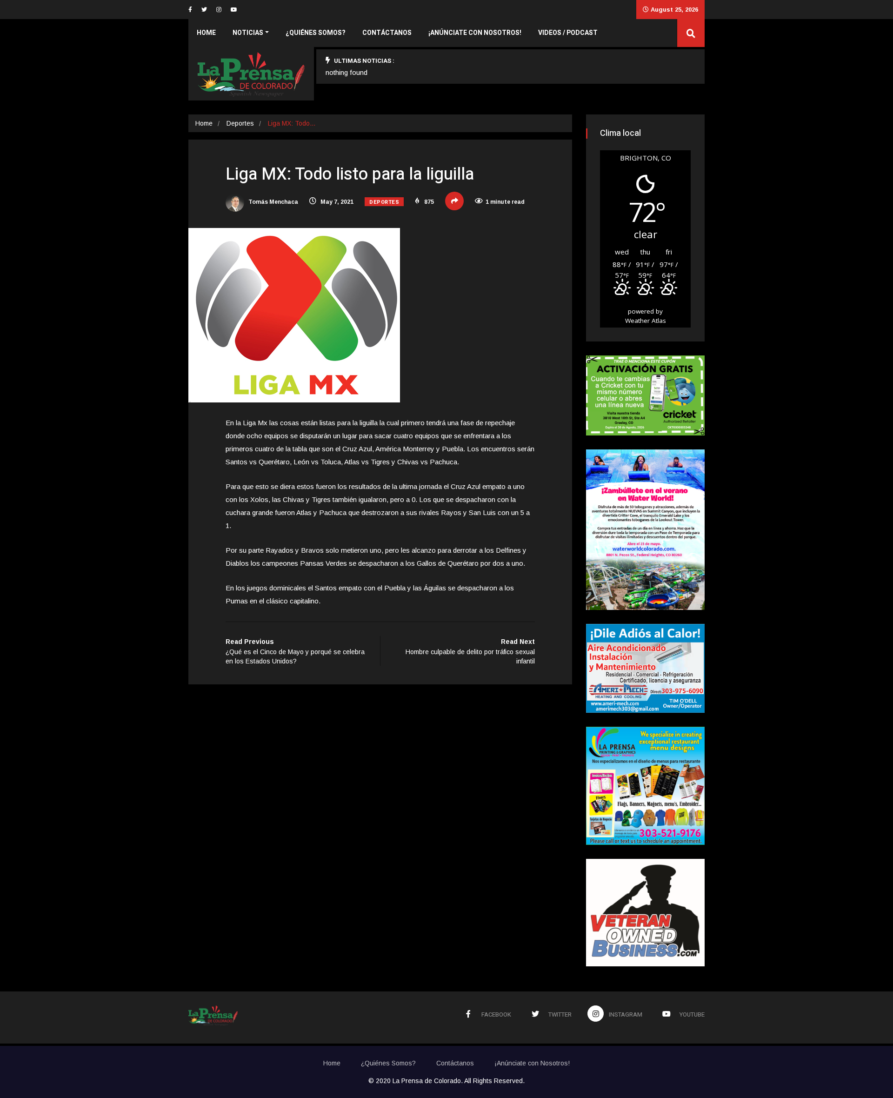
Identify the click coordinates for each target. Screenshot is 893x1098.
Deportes (240, 123)
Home (206, 33)
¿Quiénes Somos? (316, 33)
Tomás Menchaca (272, 202)
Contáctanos (387, 33)
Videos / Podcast (568, 33)
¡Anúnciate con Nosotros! (474, 33)
